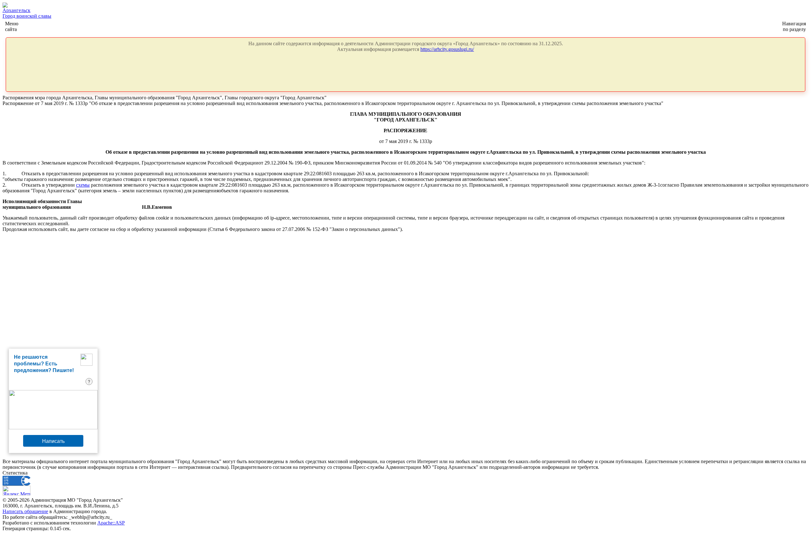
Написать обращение (25, 511)
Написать (53, 440)
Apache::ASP (111, 522)
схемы (83, 185)
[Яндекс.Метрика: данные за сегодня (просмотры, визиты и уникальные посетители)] (16, 490)
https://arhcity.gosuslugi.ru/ (447, 49)
